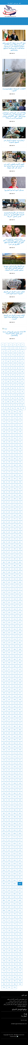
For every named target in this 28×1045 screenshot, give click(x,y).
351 (9, 619)
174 (4, 472)
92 (3, 405)
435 (9, 689)
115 (9, 421)
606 (4, 833)
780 (15, 977)
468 (15, 716)
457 (20, 706)
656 (15, 873)
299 (9, 575)
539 (9, 776)
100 (18, 408)
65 (17, 384)
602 (4, 830)
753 (20, 954)
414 (4, 672)
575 (9, 806)
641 (20, 860)
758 (4, 960)
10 (19, 348)
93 (8, 405)
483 (9, 729)
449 (20, 699)
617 (20, 840)
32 (3, 364)
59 (13, 381)
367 (9, 632)
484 (15, 729)
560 (15, 793)
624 (15, 847)
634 (4, 857)
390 (4, 652)
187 (9, 482)
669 (20, 883)
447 (9, 699)
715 (9, 923)
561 (20, 793)
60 (17, 381)
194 (4, 488)
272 (15, 552)
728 (15, 934)
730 (4, 937)
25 (17, 358)
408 (15, 666)
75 (17, 391)
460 (15, 709)
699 (9, 910)
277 (20, 555)
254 (4, 539)
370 (4, 636)
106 (4, 415)
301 (20, 575)
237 (20, 522)
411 (9, 669)
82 (3, 398)
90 (17, 401)
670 (4, 887)
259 (9, 542)
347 (9, 616)
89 (13, 401)
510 (4, 753)
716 (15, 923)
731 (9, 937)
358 (4, 626)
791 (9, 987)
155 (9, 455)
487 (9, 733)
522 (4, 763)
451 (9, 703)
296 (15, 572)
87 (3, 401)
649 (20, 867)
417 (20, 672)
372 (15, 636)
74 (13, 391)
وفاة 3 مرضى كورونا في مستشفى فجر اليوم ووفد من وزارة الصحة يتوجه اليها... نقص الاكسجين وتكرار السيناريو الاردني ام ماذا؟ (14, 115)
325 (20, 595)
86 (22, 398)
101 (23, 408)
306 (4, 582)
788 (15, 984)
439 (9, 693)
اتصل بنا (10, 3)
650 (4, 870)
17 (3, 354)
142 (4, 445)
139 (9, 441)
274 (4, 555)
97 (3, 408)
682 (4, 897)
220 (15, 508)
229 (20, 515)
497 (20, 739)
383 (9, 646)
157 (20, 455)
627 (9, 850)
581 (20, 810)
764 (15, 964)
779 (9, 977)
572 (15, 803)
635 (9, 857)
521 (20, 760)
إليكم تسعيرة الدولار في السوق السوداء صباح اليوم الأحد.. (14, 292)
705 (20, 913)
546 (4, 783)
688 (15, 900)
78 (8, 395)
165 (20, 462)
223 (9, 512)
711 (9, 920)
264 (15, 545)
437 (20, 689)
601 (20, 826)
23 (8, 358)
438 (4, 693)
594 (4, 823)
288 (15, 565)
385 (20, 646)
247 (9, 532)
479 (9, 726)
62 (3, 384)
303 (9, 579)
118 (4, 425)
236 (15, 522)
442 (4, 696)
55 (17, 378)
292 (15, 569)
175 (9, 472)
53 (8, 378)
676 (15, 890)
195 (9, 488)
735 (9, 940)
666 (4, 883)
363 (9, 629)
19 (13, 354)
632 (15, 853)
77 (3, 395)
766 (4, 967)
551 (9, 786)
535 (9, 773)
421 (20, 676)
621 (20, 843)
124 (15, 428)
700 (15, 910)
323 (9, 595)
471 (9, 719)
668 (15, 883)
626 (4, 850)
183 (9, 478)
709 (20, 917)
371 (9, 636)
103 (9, 411)
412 (15, 669)
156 (15, 455)
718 (4, 927)
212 (15, 502)
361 (20, 626)
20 (17, 354)
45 (17, 371)
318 (4, 592)
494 (4, 739)
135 (9, 438)
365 (20, 629)
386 (4, 649)
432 (15, 686)
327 (9, 599)
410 (4, 669)
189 (20, 482)
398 (4, 659)
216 (15, 505)
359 (9, 626)
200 (15, 492)
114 (4, 421)
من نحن (15, 3)
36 (22, 364)
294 (4, 572)
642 (4, 863)
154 (4, 455)
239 (9, 525)
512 (15, 753)
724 (15, 930)
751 (9, 954)
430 (4, 686)
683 (9, 897)
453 (20, 703)
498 (4, 743)
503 (9, 746)
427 (9, 682)
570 (4, 803)
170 (4, 468)
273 (20, 552)
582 (4, 813)
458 (4, 709)
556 (15, 790)
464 (15, 713)
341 (20, 609)
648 (15, 867)
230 (4, 518)
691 (9, 903)
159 (9, 458)
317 (20, 589)
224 (15, 512)
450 (4, 703)
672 (15, 887)
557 (20, 790)
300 (15, 575)
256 (15, 539)
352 (15, 619)
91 (22, 401)
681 (20, 893)
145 (20, 445)
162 (4, 462)
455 (9, 706)
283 (9, 562)
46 (22, 371)
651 (9, 870)
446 (4, 699)
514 (4, 756)
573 (20, 803)
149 (20, 448)
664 (15, 880)
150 (4, 451)
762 (4, 964)
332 (15, 602)
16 (22, 351)
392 (15, 652)
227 (9, 515)
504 (15, 746)
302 (4, 579)
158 (4, 458)
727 (9, 934)
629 (20, 850)
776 (15, 974)
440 (15, 693)
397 (20, 656)
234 (4, 522)
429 (20, 682)
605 (20, 830)
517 (20, 756)
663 (9, 880)
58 (8, 381)
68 (8, 388)
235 (9, 522)
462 (4, 713)
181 (20, 475)
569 (20, 800)
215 (9, 505)
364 (15, 629)
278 (4, 559)
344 (15, 612)
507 (9, 749)
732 (15, 937)
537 (20, 773)
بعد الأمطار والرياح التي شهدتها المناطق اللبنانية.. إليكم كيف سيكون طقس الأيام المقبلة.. (14, 268)
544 (15, 780)
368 (15, 632)
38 (8, 368)
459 (9, 709)
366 (4, 632)
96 (22, 405)
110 (4, 418)
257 (20, 539)
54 (13, 378)
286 (4, 565)
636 (15, 857)
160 (15, 458)
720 (15, 927)
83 (8, 398)
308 (15, 582)
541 (20, 776)
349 (20, 616)
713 (20, 920)
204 (15, 495)
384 (15, 646)
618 (4, 843)
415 (9, 672)
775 (9, 974)
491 (9, 736)
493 (20, 736)
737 (20, 940)
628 (15, 850)
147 (9, 448)
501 (20, 743)
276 (15, 555)
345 (20, 612)
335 (9, 605)
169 (20, 465)
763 (9, 964)
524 (15, 763)
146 (4, 448)
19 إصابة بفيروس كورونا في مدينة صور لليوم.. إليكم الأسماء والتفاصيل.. (14, 333)
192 (15, 485)
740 (15, 944)
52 (3, 378)
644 (15, 863)
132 (15, 435)
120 (15, 425)
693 (20, 903)
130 (4, 435)
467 (9, 716)
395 (9, 656)
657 (20, 873)
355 (9, 622)
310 (4, 585)
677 (20, 890)
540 (15, 776)
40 (17, 368)
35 (17, 364)
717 (20, 923)
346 (4, 616)
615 (9, 840)
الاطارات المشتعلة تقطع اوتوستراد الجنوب (14, 89)
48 (8, 374)
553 (20, 786)
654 (4, 873)
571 (9, 803)
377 (20, 639)
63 (8, 384)
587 (9, 816)
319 (9, 592)
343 (9, 612)
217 (20, 505)
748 (15, 950)
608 (15, 833)
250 (4, 535)
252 (15, 535)
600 (15, 826)
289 (20, 565)
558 (4, 793)
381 (20, 642)
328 (15, 599)
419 (9, 676)
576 (15, 806)
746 (4, 950)
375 (9, 639)
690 (4, 903)
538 (4, 776)
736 (15, 940)
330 (4, 602)
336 (15, 605)
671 (9, 887)
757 (20, 957)
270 (4, 552)
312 (15, 585)
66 (22, 384)
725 (20, 930)
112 (15, 418)
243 (9, 529)
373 (20, 636)
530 (4, 770)
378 (4, 642)
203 (9, 495)
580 (15, 810)
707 (9, 917)
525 (20, 763)
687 (9, 900)
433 (20, 686)
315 (9, 589)
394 (4, 656)
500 (15, 743)
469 (20, 716)
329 (20, 599)
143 (9, 445)
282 (4, 562)
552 (15, 786)
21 (22, 354)
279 (9, 559)
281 (20, 559)
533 (20, 770)
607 (9, 833)
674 (4, 890)
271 (9, 552)
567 (9, 800)
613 (20, 836)
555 (9, 790)
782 (4, 980)
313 (20, 585)
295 (9, 572)
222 (4, 512)
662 (4, 880)
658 (4, 877)
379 (9, 642)
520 (15, 760)
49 (13, 374)
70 (17, 388)
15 (17, 351)
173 (20, 468)
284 (15, 562)
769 (20, 967)
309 (20, 582)
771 (9, 970)
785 (20, 980)
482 (4, 729)
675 (9, 890)
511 (9, 753)
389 (20, 649)
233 (20, 518)
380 (15, 642)
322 (4, 595)
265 (20, 545)
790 (4, 987)
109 (20, 415)
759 (9, 960)
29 (13, 361)
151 (9, 451)
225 (20, 512)
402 (4, 662)
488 (15, 733)
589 (20, 816)
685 (20, 897)
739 (9, 944)
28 (8, 361)
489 (20, 733)
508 (15, 749)
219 (9, 508)
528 (15, 766)
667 (9, 883)
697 (20, 907)
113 (20, 418)
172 (15, 468)
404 (15, 662)
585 (20, 813)
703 (9, 913)
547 (9, 783)
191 (9, 485)
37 (3, 368)
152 (15, 451)
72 (3, 391)
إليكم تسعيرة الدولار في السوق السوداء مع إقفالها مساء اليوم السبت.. (14, 317)
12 (3, 351)
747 (9, 950)
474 (4, 723)
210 (4, 502)
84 (13, 398)
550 (4, 786)
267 (9, 549)
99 (13, 408)
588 (15, 816)
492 (15, 736)
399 (9, 659)
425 (20, 679)
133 (20, 435)
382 (4, 646)
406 (4, 666)
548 (15, 783)
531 (9, 770)
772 (15, 970)
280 (15, 559)
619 (9, 843)
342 (4, 612)
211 (9, 502)
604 (15, 830)
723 (9, 930)
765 (20, 964)
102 (4, 411)
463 (9, 713)
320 (15, 592)
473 (20, 719)
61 (22, 381)
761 (20, 960)
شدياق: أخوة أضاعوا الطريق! (14, 190)
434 (4, 689)
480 (15, 726)
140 (15, 441)
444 (15, 696)
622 (4, 847)
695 (9, 907)
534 (4, 773)
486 (4, 733)
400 (15, 659)
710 (4, 920)
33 (8, 364)
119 (9, 425)
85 (17, 398)
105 (20, 411)
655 (9, 873)
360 (15, 626)
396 (15, 656)
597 (20, 823)
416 (15, 672)
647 (9, 867)
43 (8, 371)
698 (4, 910)
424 (15, 679)
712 (15, 920)
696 (15, 907)
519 (9, 760)
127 (9, 431)
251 (9, 535)
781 (20, 977)
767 (9, 967)
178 (4, 475)
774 (4, 974)
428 (15, 682)
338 (4, 609)
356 (15, 622)
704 (15, 913)
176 (15, 472)
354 (4, 622)
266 (4, 549)
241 (20, 525)
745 (20, 947)
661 (20, 877)
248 (15, 532)
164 (15, 462)
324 (15, 595)
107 (9, 415)
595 (9, 823)
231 (9, 518)
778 (4, 977)
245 (20, 529)
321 (20, 592)
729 (20, 934)
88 (8, 401)
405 (20, 662)
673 (20, 887)
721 (20, 927)
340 (15, 609)
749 (20, 950)
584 (15, 813)
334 (4, 605)
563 (9, 796)
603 (9, 830)
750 (4, 954)
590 (4, 820)
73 (8, 391)
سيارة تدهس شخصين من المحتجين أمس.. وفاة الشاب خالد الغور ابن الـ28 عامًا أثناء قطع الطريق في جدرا (14, 241)
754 (4, 957)
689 (20, 900)
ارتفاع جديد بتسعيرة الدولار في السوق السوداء (14, 141)
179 (9, 475)
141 (20, 441)
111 (9, 418)
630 (4, 853)
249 (20, 532)
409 (20, 666)
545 (20, 780)
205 (20, 495)
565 (20, 796)
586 (4, 816)
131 (9, 435)
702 (4, 913)
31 (22, 361)
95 (17, 405)
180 (15, 475)
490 (4, 736)
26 (22, 358)
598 (4, 826)
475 (9, 723)
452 (15, 703)
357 (20, 622)
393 (20, 652)
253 (20, 535)
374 (4, 639)
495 (9, 739)
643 (9, 863)
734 (4, 940)
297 (20, 572)
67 (3, 388)
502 (4, 746)
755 (9, 957)
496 (15, 739)
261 (20, 542)
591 (9, 820)
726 (4, 934)
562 (4, 796)
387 (9, 649)
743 (9, 947)
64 (13, 384)
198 (4, 492)
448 (15, 699)
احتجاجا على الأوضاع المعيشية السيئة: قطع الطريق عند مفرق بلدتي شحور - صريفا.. (14, 214)
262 (4, 545)
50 (17, 374)
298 (4, 575)
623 (9, 847)
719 (9, 927)
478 (4, 726)
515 (9, 756)
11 (24, 348)
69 (13, 388)
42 (3, 371)
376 (15, 639)
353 (20, 619)
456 (15, 706)
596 (15, 823)
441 (20, 693)
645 (20, 863)
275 (9, 555)
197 (20, 488)
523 (9, 763)
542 (4, 780)
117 (20, 421)
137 (20, 438)
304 (15, 579)
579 (9, 810)
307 (9, 582)
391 (9, 652)
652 (15, 870)
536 (15, 773)
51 (22, 374)
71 (22, 388)
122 (4, 428)
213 (20, 502)
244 (15, 529)
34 (13, 364)
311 (9, 585)
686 (4, 900)
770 (4, 970)
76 (22, 391)
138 (4, 441)
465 (20, 713)
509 (20, 749)
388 (15, 649)
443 (9, 696)
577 (20, 806)
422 (4, 679)
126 (4, 431)
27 (3, 361)
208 (15, 498)
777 (20, 974)
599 (9, 826)
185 (20, 478)
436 (15, 689)
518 (4, 760)
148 (15, 448)
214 (4, 505)
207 (9, 498)
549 (20, 783)
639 (9, 860)
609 (20, 833)
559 (9, 793)
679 (9, 893)
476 (15, 723)
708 (15, 917)
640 (15, 860)
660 (15, 877)
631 (9, 853)
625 (20, 847)
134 (4, 438)
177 (20, 472)
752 (15, 954)
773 (20, 970)
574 (4, 806)
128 (15, 431)
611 (9, 836)
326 (4, 599)
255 (9, 539)
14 (13, 351)
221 (20, 508)
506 (4, 749)
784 (15, 980)
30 (17, 361)
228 (15, 515)
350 (4, 619)
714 (4, 923)
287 (9, 565)
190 (4, 485)
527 (9, 766)
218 (4, 508)
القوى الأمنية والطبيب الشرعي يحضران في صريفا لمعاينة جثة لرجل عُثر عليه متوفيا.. (14, 166)
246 (4, 532)
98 (8, 408)
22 (3, 358)
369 (20, 632)
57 (3, 381)
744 (15, 947)
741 (20, 944)
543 (9, 780)
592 (15, 820)
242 (4, 529)
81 (22, 395)
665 (20, 880)
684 (15, 897)
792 (15, 987)
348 (15, 616)
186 (4, 482)
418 (4, 676)
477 (20, 723)
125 (20, 428)
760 (15, 960)
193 (20, 485)
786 (4, 984)
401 (20, 659)
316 (15, 589)
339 (9, 609)
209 (20, 498)
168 (15, 465)
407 (9, 666)
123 (9, 428)
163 (9, 462)
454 (4, 706)
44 (13, 371)
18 (8, 354)
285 (20, 562)
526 (4, 766)
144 (15, 445)
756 (15, 957)
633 (20, 853)
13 (8, 351)
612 (15, 836)
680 (15, 893)
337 (20, 605)
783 (9, 980)
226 (4, 515)
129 (20, 431)
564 (15, 796)
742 (4, 947)
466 (4, 716)
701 (20, 910)
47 (3, 374)
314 (4, 589)
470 (4, 719)
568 (15, 800)
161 (20, 458)
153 (20, 451)
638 (4, 860)
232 (15, 518)
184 (15, 478)
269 (20, 549)
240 (15, 525)
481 (20, 726)
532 (15, 770)
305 (20, 579)
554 (4, 790)
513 (20, 753)
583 (9, 813)
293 (20, 569)
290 (4, 569)
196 (15, 488)
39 (13, 368)
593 (20, 820)
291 (9, 569)
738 (4, 944)
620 (15, 843)
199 (9, 492)
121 (20, 425)
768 (15, 967)
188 (15, 482)
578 (4, 810)
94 (13, 405)
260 (15, 542)
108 (15, 415)
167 (9, 465)
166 (4, 465)
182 (4, 478)
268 (15, 549)
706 (4, 917)
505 (20, 746)
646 (4, 867)
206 (4, 498)
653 (20, 870)
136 (15, 438)
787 (9, 984)
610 (4, 836)
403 (9, 662)
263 (9, 545)
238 (4, 525)
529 (20, 766)
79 (13, 395)
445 (20, 696)
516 (15, 756)
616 (15, 840)
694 (4, 907)
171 (9, 468)
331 (9, 602)
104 (15, 411)
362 (4, 629)
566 (4, 800)
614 (4, 840)
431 (9, 686)
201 (20, 492)
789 (20, 984)
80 (17, 395)
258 (4, 542)
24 (13, 358)
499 (9, 743)
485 (20, 729)
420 (15, 676)
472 (15, 719)
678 (4, 893)
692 (15, 903)
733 (20, 937)
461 (20, 709)
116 (15, 421)
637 (20, 857)
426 (4, 682)
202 (4, 495)
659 (9, 877)
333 (20, 602)
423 (9, 679)
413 (20, 669)
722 (4, 930)
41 (22, 368)
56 (22, 378)
